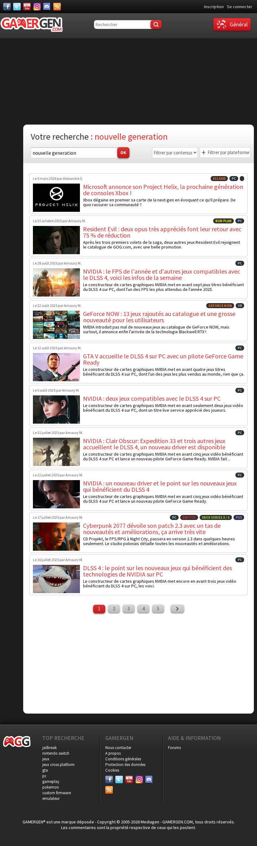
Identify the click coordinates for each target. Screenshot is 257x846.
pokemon (50, 787)
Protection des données (125, 764)
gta (45, 770)
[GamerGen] (31, 24)
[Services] (57, 6)
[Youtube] (27, 6)
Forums (174, 747)
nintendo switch (55, 753)
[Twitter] (17, 6)
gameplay (50, 781)
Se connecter (239, 6)
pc (44, 776)
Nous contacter (118, 747)
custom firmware (56, 792)
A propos (113, 753)
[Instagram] (37, 6)
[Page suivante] (177, 608)
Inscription (214, 6)
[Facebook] (7, 6)
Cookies (112, 770)
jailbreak (49, 747)
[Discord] (47, 6)
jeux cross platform (58, 764)
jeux (45, 759)
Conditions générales (123, 759)
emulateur (51, 798)
